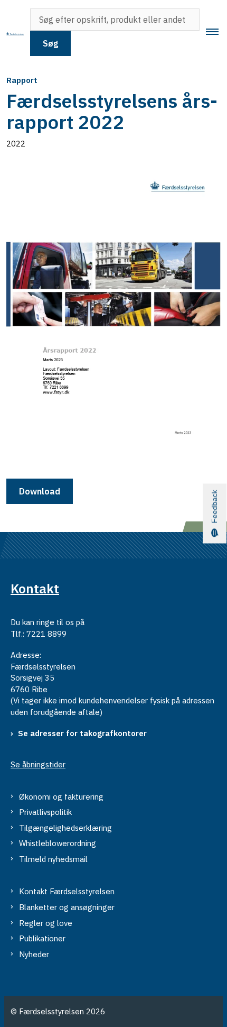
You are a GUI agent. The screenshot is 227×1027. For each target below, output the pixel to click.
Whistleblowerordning (57, 843)
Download (39, 491)
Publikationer (42, 938)
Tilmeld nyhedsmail (53, 859)
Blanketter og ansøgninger (67, 907)
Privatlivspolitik (45, 812)
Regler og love (45, 923)
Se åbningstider (38, 764)
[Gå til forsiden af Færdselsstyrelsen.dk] (12, 32)
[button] (216, 32)
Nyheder (34, 954)
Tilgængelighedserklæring (65, 828)
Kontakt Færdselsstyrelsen (67, 891)
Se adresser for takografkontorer (82, 733)
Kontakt (35, 588)
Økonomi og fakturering (61, 797)
